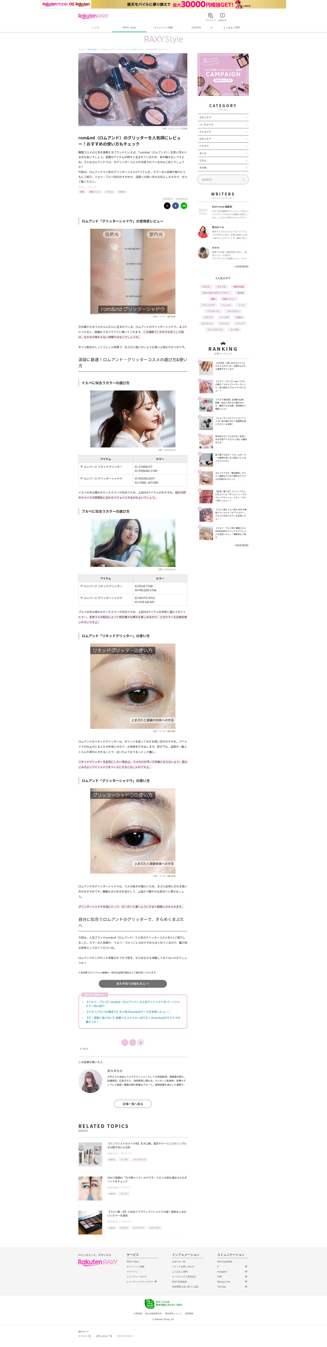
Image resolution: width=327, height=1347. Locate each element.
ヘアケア (204, 146)
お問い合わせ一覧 (104, 1336)
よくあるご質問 (231, 27)
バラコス (109, 191)
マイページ (132, 1271)
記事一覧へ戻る (133, 1104)
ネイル (202, 153)
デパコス (224, 323)
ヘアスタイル (213, 311)
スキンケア (205, 117)
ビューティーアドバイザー (140, 1281)
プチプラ (208, 317)
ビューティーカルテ (137, 1276)
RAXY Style (129, 27)
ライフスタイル (139, 1159)
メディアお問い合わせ (183, 1266)
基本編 (240, 292)
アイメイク (92, 187)
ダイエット (207, 323)
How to (112, 1159)
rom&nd (122, 191)
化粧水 (239, 317)
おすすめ (124, 1227)
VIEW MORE (241, 266)
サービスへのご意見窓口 (184, 1276)
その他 (202, 167)
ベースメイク (206, 124)
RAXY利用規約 (179, 1281)
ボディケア (205, 139)
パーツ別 (124, 1159)
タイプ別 (234, 329)
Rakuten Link (223, 1281)
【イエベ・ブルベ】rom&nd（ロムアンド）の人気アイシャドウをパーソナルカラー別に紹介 (132, 1004)
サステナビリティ (125, 1336)
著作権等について (173, 1313)
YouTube (221, 1286)
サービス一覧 (84, 1336)
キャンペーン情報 (163, 27)
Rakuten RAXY (93, 16)
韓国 (82, 191)
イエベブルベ (155, 1227)
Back (84, 1048)
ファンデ (240, 323)
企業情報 (138, 1313)
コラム (202, 160)
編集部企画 (238, 286)
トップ (95, 27)
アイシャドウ (138, 1227)
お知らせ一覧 (178, 1261)
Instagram (222, 1271)
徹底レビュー (95, 191)
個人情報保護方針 (153, 1313)
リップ (241, 304)
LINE (219, 1276)
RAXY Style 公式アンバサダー (216, 292)
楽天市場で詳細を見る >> (132, 983)
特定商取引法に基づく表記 (185, 1286)
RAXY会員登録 (224, 1261)
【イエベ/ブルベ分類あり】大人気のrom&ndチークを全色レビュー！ (127, 1012)
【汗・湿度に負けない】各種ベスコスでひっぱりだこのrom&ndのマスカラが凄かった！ (132, 1020)
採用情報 (189, 1313)
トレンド (124, 1193)
